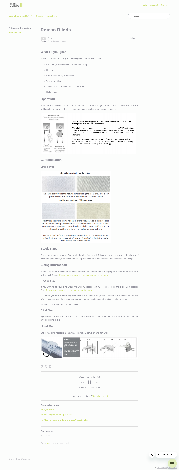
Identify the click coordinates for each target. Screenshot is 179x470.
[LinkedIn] (50, 366)
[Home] (16, 5)
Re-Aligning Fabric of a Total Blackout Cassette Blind (64, 420)
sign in (49, 443)
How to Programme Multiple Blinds (56, 414)
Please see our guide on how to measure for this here (83, 275)
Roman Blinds (51, 16)
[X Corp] (46, 366)
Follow (133, 38)
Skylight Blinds (47, 409)
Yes (82, 382)
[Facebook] (42, 366)
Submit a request (150, 5)
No (97, 382)
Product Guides (37, 16)
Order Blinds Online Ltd (18, 16)
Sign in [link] (164, 5)
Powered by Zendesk (167, 467)
